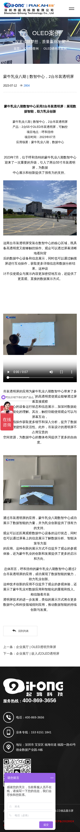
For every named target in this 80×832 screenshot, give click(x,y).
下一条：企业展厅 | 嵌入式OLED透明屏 (31, 653)
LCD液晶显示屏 (64, 810)
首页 (17, 48)
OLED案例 (32, 48)
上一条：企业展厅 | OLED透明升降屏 (29, 647)
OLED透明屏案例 (55, 48)
